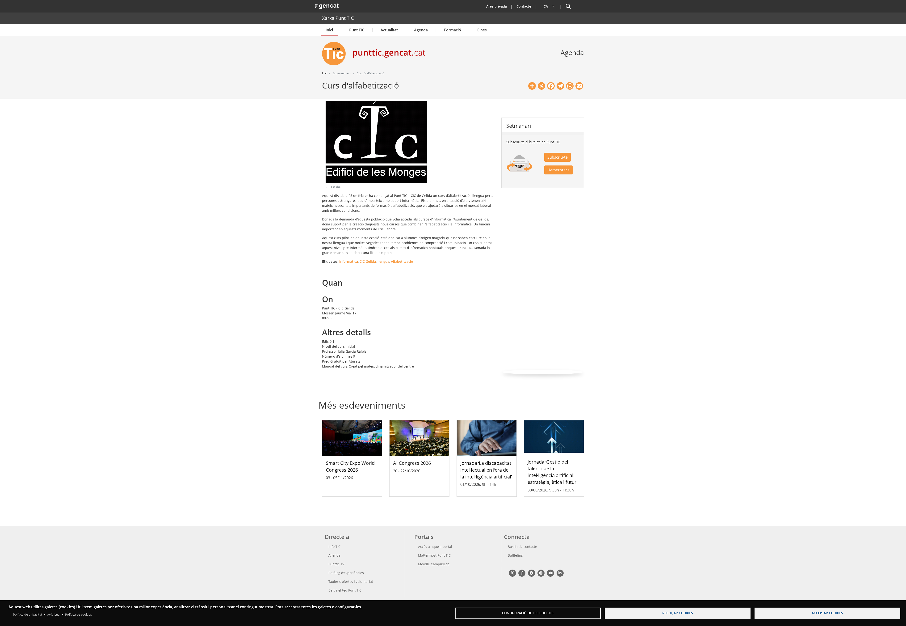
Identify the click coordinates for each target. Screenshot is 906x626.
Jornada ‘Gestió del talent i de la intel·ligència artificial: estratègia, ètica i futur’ (552, 472)
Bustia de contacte (522, 546)
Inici (329, 30)
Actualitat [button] (389, 30)
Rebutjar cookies (677, 613)
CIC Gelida (368, 261)
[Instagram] (541, 573)
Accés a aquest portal (435, 546)
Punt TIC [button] (356, 30)
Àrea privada (496, 6)
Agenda (421, 30)
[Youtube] (550, 573)
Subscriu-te (557, 157)
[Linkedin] (560, 573)
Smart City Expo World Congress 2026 (350, 466)
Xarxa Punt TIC (338, 18)
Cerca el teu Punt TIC (344, 590)
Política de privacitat (27, 614)
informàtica (348, 261)
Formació (452, 30)
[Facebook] (521, 573)
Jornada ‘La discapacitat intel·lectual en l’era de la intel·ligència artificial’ (486, 470)
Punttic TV (336, 564)
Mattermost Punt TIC (434, 555)
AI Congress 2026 (412, 463)
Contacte (523, 6)
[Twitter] (512, 573)
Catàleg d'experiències (346, 573)
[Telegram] (531, 573)
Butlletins (515, 555)
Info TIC (334, 546)
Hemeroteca (558, 170)
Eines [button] (482, 30)
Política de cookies (78, 614)
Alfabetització (402, 261)
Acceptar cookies (827, 613)
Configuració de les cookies (528, 613)
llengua (383, 261)
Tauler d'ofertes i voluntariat (350, 581)
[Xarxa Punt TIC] (335, 53)
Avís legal (53, 614)
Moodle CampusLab (433, 564)
